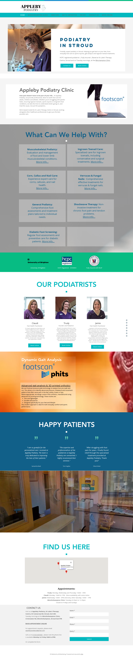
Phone (72, 624)
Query (72, 631)
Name (72, 610)
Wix (82, 654)
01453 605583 (37, 635)
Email (72, 617)
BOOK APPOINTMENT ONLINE (36, 624)
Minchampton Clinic (103, 60)
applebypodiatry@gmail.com (35, 630)
